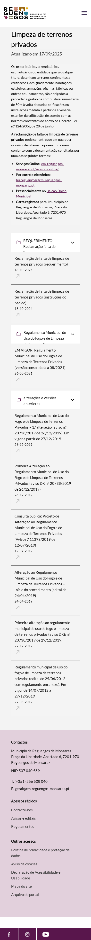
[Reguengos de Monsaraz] (25, 13)
